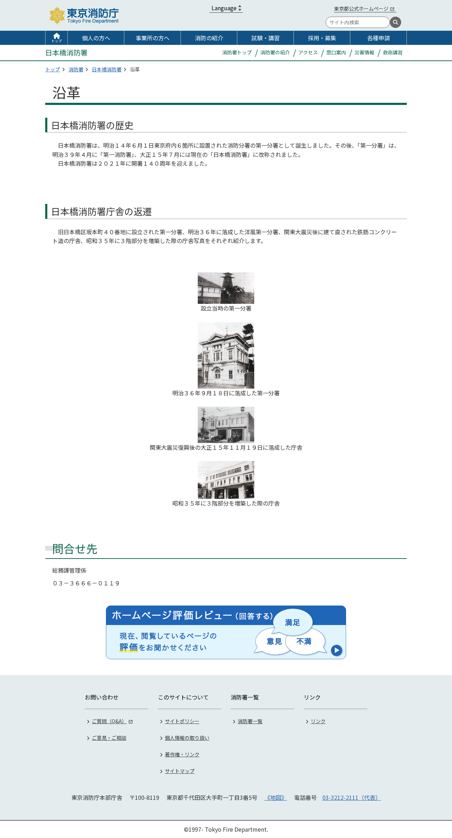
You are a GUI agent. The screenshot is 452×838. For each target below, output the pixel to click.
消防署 (76, 69)
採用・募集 (322, 38)
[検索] (395, 22)
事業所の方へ (153, 38)
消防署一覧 (250, 721)
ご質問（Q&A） (109, 721)
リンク (318, 721)
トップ (56, 40)
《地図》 (275, 797)
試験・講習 (265, 38)
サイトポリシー (182, 721)
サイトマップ (180, 770)
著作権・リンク (182, 754)
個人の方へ (96, 38)
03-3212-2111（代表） (351, 797)
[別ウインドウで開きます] (226, 632)
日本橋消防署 (106, 69)
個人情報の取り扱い (187, 737)
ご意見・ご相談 (109, 737)
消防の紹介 (209, 38)
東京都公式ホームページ (361, 8)
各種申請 (378, 38)
